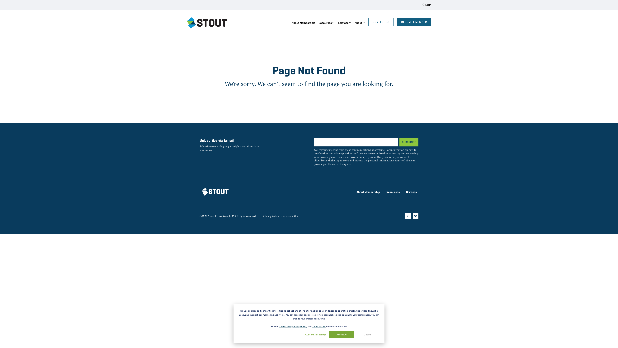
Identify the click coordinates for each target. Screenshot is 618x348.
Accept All (342, 334)
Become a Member (414, 22)
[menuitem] (408, 216)
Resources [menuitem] (393, 192)
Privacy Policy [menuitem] (271, 216)
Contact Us (381, 22)
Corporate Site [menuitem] (289, 216)
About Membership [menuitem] (368, 192)
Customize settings (315, 334)
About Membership (303, 23)
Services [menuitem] (411, 192)
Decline (367, 334)
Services (343, 23)
